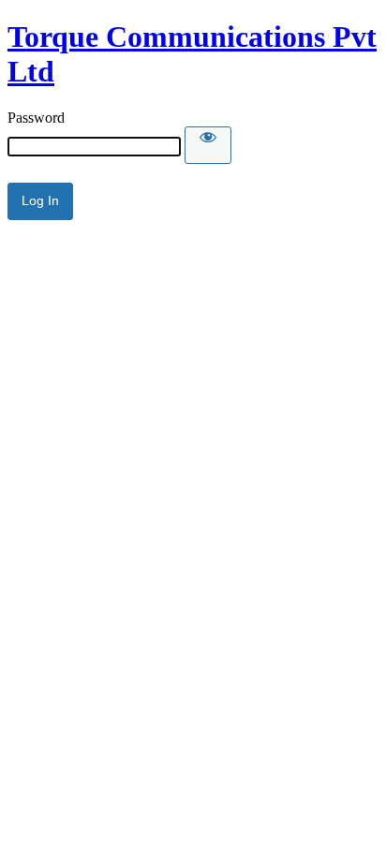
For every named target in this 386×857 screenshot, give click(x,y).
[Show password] (208, 145)
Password (36, 118)
